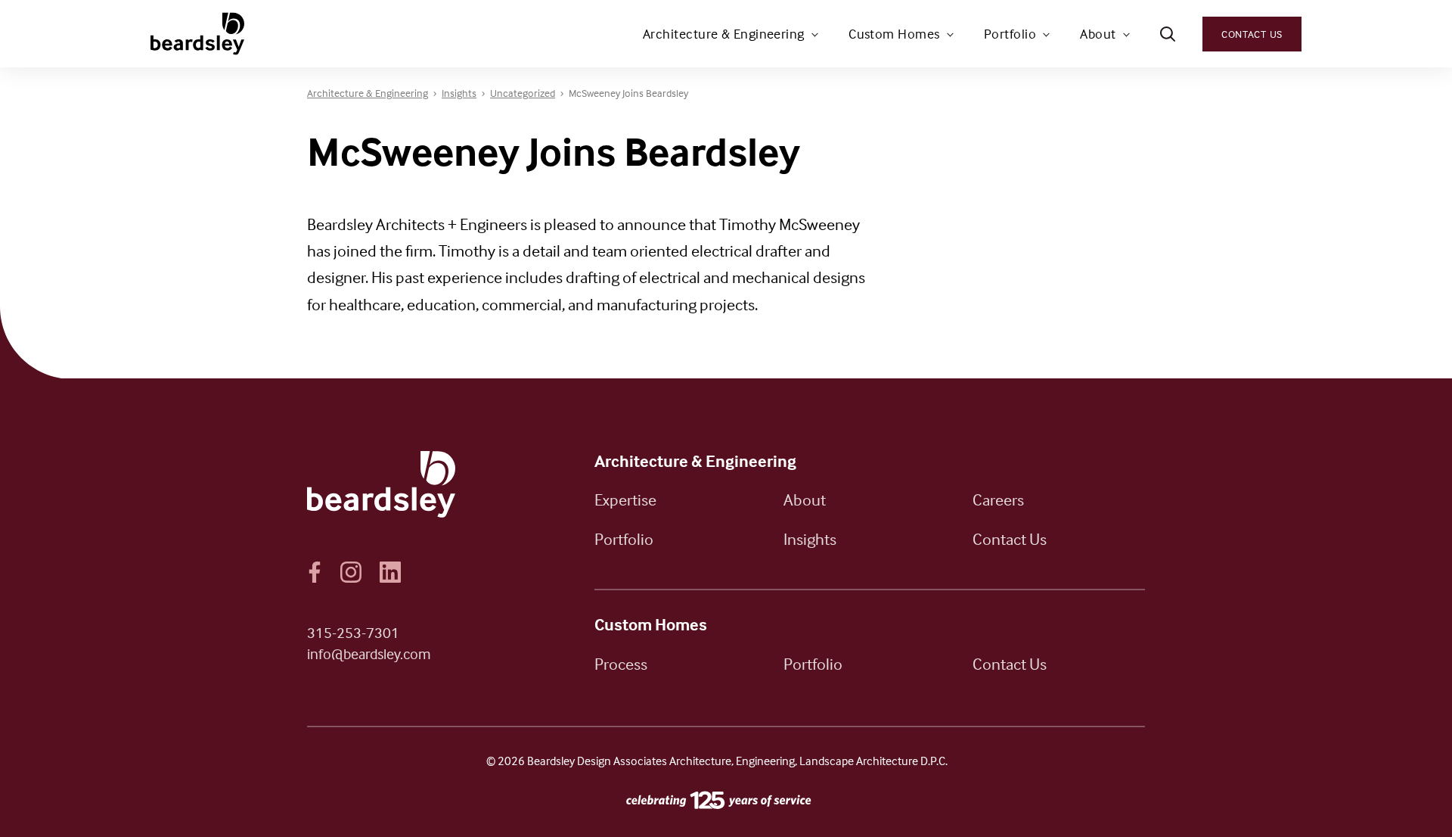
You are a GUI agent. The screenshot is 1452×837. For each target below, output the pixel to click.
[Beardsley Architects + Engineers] (198, 33)
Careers (998, 499)
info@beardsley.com (369, 653)
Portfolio (1010, 33)
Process (620, 663)
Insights (809, 538)
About (1097, 33)
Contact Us (1252, 33)
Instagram (351, 572)
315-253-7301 (353, 632)
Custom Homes (894, 33)
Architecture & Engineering (724, 33)
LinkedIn (390, 572)
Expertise (625, 499)
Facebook (314, 572)
